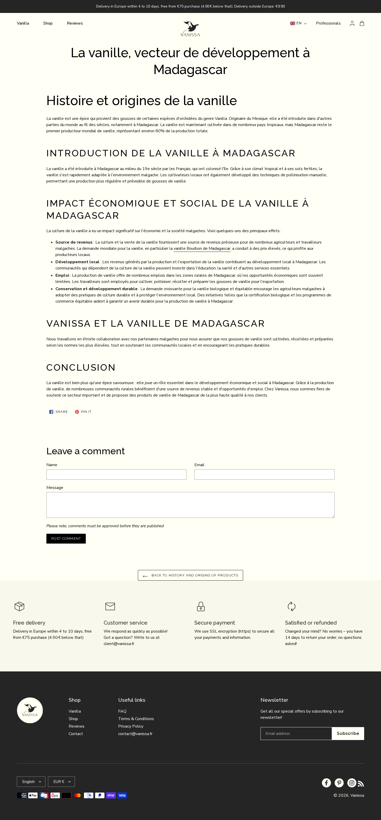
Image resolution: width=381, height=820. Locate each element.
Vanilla (75, 711)
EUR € (58, 781)
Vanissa (357, 795)
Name (51, 465)
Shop (73, 719)
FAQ (122, 711)
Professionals (328, 23)
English (28, 781)
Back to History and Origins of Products (194, 575)
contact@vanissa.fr (135, 734)
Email (199, 465)
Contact (76, 734)
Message (54, 487)
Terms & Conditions (136, 719)
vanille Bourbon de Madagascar (202, 248)
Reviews (76, 726)
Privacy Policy (130, 726)
